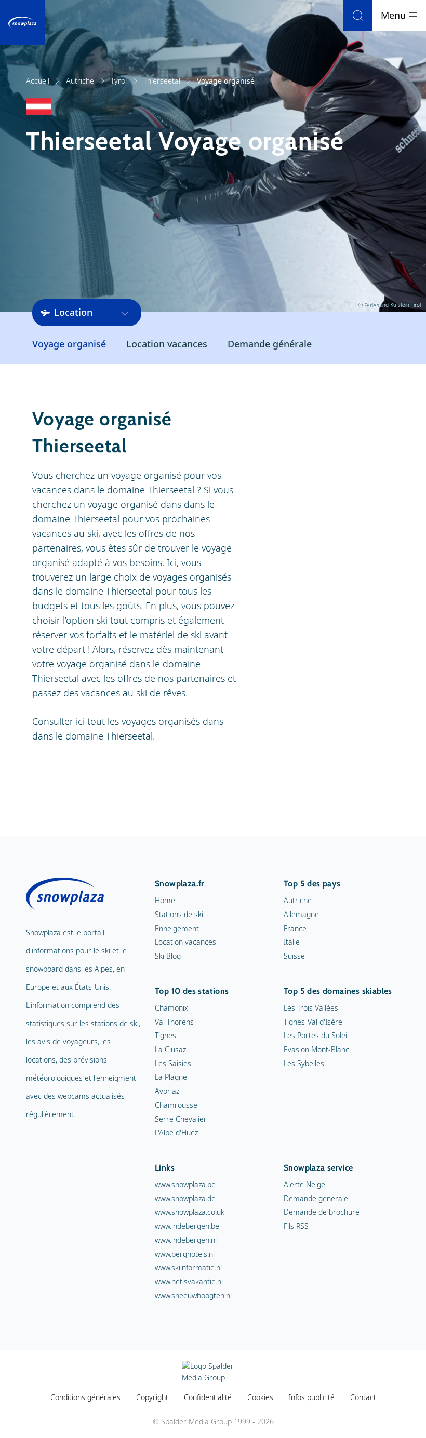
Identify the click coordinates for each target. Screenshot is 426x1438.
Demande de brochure (322, 1212)
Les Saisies (173, 1063)
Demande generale (316, 1198)
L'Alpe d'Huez (176, 1132)
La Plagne (171, 1077)
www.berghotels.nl (185, 1254)
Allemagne (301, 914)
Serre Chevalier (181, 1119)
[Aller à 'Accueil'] (22, 22)
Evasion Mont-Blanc (316, 1049)
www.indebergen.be (187, 1226)
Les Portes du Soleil (316, 1035)
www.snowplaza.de (185, 1198)
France (295, 928)
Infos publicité (312, 1397)
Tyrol (119, 81)
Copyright (152, 1397)
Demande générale (270, 344)
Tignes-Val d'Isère (313, 1022)
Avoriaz (167, 1091)
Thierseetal (161, 81)
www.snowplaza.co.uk (189, 1212)
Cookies (260, 1397)
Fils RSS (296, 1226)
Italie (292, 942)
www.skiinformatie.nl (188, 1267)
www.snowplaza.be (185, 1184)
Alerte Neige (304, 1184)
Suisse (294, 956)
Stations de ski (179, 914)
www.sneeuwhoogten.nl (193, 1295)
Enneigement (177, 928)
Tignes (165, 1035)
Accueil (37, 81)
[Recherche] (357, 15)
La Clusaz (170, 1049)
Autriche (80, 81)
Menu (394, 15)
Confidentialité (208, 1397)
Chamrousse (176, 1105)
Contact (363, 1397)
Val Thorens (174, 1022)
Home (165, 900)
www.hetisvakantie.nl (189, 1281)
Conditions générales (85, 1397)
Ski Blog (168, 956)
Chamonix (171, 1008)
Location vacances (166, 344)
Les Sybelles (304, 1063)
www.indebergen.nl (186, 1240)
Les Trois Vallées (311, 1008)
